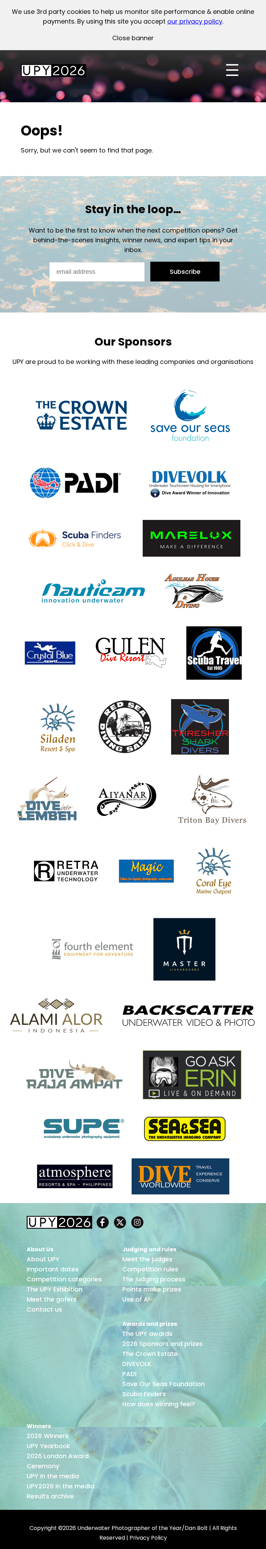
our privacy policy (194, 21)
